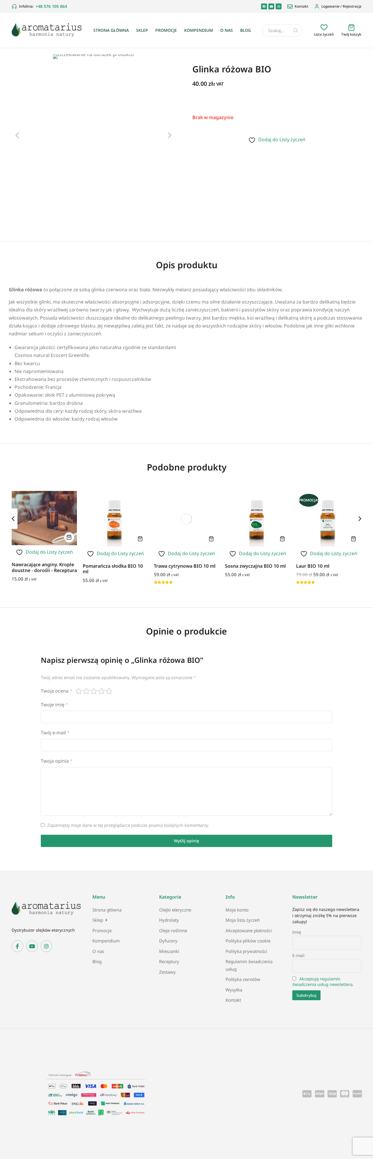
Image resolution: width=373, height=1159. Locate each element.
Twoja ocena (56, 691)
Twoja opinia (57, 761)
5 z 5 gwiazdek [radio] (109, 691)
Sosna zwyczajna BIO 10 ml (255, 566)
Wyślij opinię (186, 840)
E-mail (298, 955)
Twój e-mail (55, 732)
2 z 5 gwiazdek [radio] (86, 691)
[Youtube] (271, 6)
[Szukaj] (295, 30)
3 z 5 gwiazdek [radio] (94, 691)
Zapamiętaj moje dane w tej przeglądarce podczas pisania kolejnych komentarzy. (128, 825)
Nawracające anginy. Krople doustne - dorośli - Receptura (44, 567)
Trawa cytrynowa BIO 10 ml (185, 566)
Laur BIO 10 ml (313, 566)
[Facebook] (264, 6)
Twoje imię (54, 704)
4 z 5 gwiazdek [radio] (101, 691)
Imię (296, 932)
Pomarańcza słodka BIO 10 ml (113, 569)
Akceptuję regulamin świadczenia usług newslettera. (323, 981)
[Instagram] (278, 6)
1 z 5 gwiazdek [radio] (79, 691)
